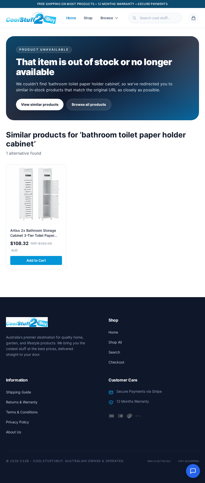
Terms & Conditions (22, 412)
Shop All (115, 342)
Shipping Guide (18, 392)
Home (71, 18)
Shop (88, 18)
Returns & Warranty (22, 402)
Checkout (116, 362)
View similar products (39, 104)
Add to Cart (36, 260)
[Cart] (193, 17)
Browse (106, 18)
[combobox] (155, 18)
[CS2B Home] (31, 18)
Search (114, 352)
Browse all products (89, 104)
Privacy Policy (17, 422)
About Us (13, 432)
